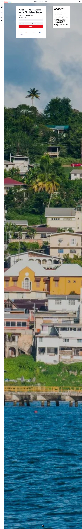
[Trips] (1, 17)
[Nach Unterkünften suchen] (1, 7)
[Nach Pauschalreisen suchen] (1, 12)
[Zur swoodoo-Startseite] (7, 1)
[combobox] (23, 17)
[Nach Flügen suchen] (1, 5)
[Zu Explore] (1, 14)
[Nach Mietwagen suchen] (1, 10)
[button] (2, 1)
